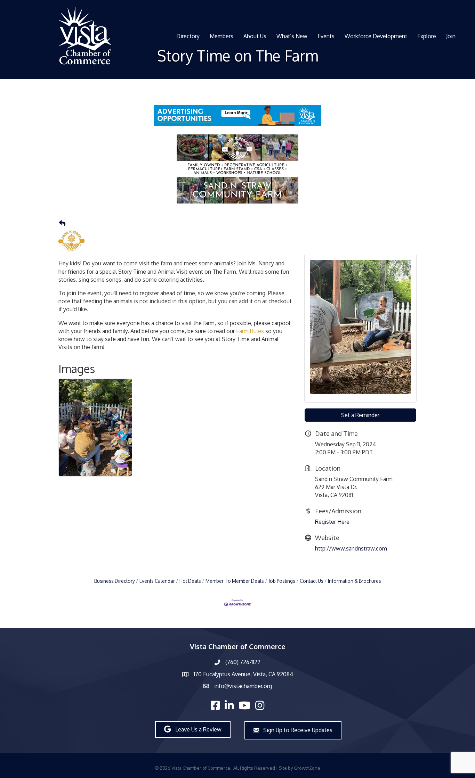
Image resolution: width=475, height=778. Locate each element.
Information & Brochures (354, 581)
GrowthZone (307, 768)
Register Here (332, 521)
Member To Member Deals (235, 581)
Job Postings (281, 581)
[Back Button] (62, 223)
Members (221, 36)
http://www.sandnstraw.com (351, 548)
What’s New (291, 36)
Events (326, 36)
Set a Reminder (360, 415)
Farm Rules (250, 331)
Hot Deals (190, 581)
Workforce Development (376, 36)
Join (451, 36)
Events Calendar (157, 581)
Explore (426, 36)
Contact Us (311, 581)
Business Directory (114, 581)
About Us (254, 36)
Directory (188, 36)
